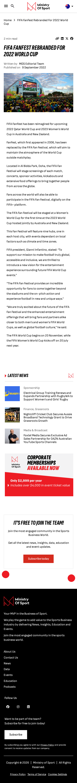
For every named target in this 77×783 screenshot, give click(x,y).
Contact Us (11, 657)
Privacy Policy (47, 745)
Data (7, 669)
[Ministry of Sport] (38, 6)
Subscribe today (38, 559)
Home (8, 20)
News (7, 663)
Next (71, 578)
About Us (9, 651)
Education (10, 681)
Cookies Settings (57, 774)
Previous (5, 574)
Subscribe (15, 734)
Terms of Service (36, 774)
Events (8, 675)
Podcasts (10, 687)
